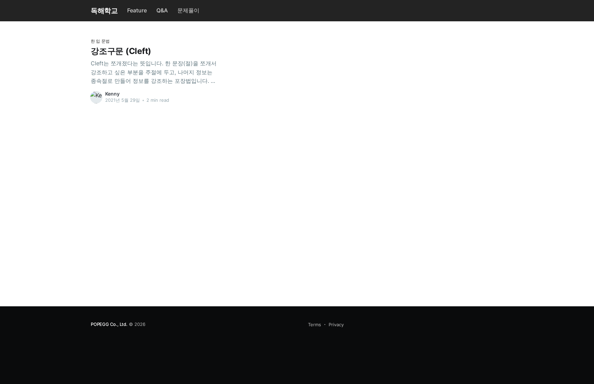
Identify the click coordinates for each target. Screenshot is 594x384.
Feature (137, 10)
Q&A (162, 10)
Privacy (336, 324)
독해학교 (104, 11)
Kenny (112, 94)
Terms (314, 324)
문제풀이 (188, 10)
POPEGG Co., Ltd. (109, 324)
